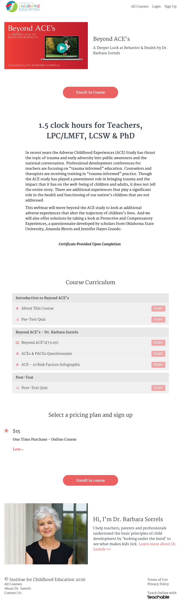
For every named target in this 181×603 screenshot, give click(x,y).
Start (158, 308)
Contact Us (12, 593)
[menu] (152, 6)
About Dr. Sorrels (17, 588)
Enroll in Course (90, 92)
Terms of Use (157, 580)
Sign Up (170, 6)
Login (156, 6)
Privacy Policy (158, 584)
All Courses (140, 6)
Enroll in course (90, 480)
